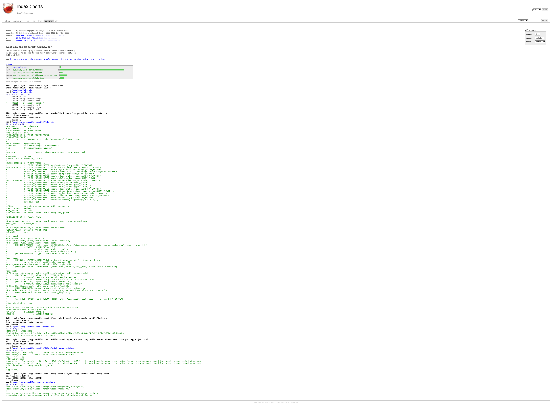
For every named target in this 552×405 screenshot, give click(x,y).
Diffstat (9, 64)
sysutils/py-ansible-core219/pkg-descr (28, 78)
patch (61, 36)
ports (37, 6)
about (7, 21)
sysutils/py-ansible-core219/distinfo (27, 72)
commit (48, 21)
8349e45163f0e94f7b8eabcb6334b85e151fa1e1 (36, 38)
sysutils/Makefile (20, 67)
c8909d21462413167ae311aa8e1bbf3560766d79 (36, 41)
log (33, 21)
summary (18, 21)
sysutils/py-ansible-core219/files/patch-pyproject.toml (35, 75)
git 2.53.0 (273, 402)
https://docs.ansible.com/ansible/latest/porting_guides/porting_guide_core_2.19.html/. (59, 59)
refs (27, 21)
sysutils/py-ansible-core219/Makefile (28, 70)
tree (40, 21)
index (22, 6)
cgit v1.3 (266, 402)
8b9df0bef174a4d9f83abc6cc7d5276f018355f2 (36, 36)
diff (56, 21)
